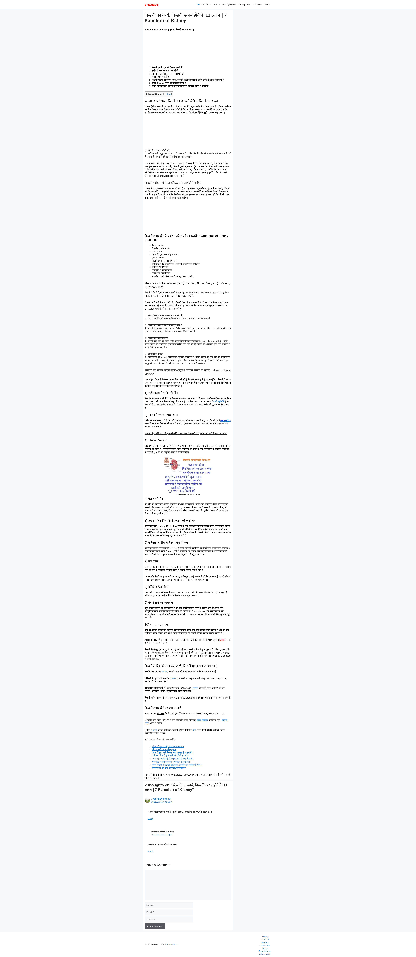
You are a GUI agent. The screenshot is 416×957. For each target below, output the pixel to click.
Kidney (160, 713)
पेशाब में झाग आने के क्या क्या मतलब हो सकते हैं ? (172, 752)
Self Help (242, 5)
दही (194, 730)
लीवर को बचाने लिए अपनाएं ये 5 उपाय (168, 746)
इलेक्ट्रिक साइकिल (264, 954)
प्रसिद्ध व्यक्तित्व (232, 5)
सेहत (198, 5)
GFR (196, 292)
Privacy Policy (265, 945)
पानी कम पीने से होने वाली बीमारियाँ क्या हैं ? (170, 755)
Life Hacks (216, 5)
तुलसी (195, 688)
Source (156, 659)
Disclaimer (265, 942)
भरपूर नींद (170, 567)
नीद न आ (156, 749)
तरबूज (164, 671)
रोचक (224, 5)
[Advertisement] (188, 50)
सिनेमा (249, 5)
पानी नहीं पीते (218, 401)
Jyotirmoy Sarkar (161, 798)
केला (155, 730)
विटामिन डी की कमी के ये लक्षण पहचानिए (169, 768)
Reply (150, 818)
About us (267, 5)
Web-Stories (257, 5)
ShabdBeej (152, 4)
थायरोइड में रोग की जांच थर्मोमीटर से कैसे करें (171, 762)
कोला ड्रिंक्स (202, 720)
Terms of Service (265, 951)
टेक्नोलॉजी (205, 5)
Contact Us (265, 939)
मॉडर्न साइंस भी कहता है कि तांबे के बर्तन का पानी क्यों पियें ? (177, 765)
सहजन (174, 678)
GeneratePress (172, 944)
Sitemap (265, 948)
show (168, 94)
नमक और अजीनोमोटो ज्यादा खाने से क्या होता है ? (173, 758)
